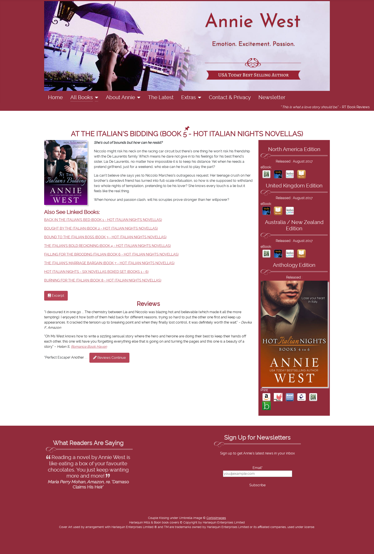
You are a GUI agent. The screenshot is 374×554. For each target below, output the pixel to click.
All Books (81, 97)
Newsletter (271, 97)
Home (55, 97)
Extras (188, 97)
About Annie (120, 97)
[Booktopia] (266, 405)
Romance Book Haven (89, 346)
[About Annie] (137, 97)
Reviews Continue (111, 357)
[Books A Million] (289, 397)
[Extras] (198, 97)
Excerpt (57, 295)
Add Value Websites (35, 548)
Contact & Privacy (230, 97)
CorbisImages (216, 518)
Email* (258, 468)
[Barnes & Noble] (266, 174)
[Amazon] (266, 397)
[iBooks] (301, 174)
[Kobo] (289, 174)
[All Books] (95, 97)
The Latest (161, 97)
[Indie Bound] (278, 397)
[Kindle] (278, 174)
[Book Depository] (301, 397)
